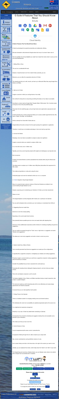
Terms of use (41, 394)
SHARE (35, 374)
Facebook (19, 368)
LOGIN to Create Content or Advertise (6, 126)
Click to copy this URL (35, 382)
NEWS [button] (54, 12)
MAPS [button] (36, 12)
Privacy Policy (48, 394)
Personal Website (28, 368)
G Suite (15, 180)
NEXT (38, 389)
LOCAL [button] (17, 12)
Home (3, 12)
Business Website (49, 368)
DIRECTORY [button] (24, 12)
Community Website (38, 368)
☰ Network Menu (6, 18)
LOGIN (47, 386)
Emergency (9, 12)
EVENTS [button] (31, 12)
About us (55, 394)
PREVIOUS (32, 389)
